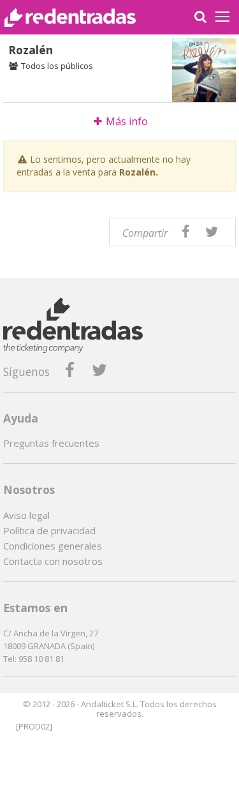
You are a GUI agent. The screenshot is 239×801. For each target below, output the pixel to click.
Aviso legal (26, 515)
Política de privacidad (49, 530)
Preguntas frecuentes (51, 443)
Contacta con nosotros (53, 561)
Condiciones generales (52, 545)
